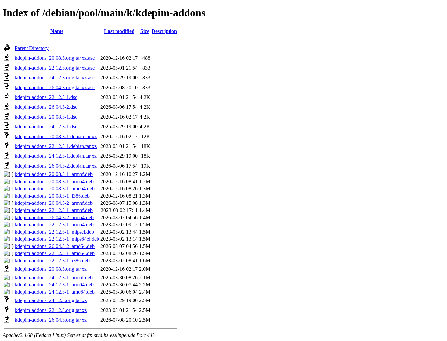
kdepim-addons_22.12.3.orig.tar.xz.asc (55, 68)
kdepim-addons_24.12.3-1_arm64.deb (54, 284)
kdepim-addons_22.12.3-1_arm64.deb (54, 224)
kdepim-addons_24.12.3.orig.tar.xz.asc (55, 77)
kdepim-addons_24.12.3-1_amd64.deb (55, 292)
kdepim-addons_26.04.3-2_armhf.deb (54, 203)
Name (56, 31)
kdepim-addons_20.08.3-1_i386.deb (52, 196)
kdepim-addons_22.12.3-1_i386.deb (52, 260)
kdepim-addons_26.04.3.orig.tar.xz (51, 320)
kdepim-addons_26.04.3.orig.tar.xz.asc (55, 87)
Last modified (119, 31)
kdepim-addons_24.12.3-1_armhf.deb (54, 277)
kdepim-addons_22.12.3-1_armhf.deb (54, 210)
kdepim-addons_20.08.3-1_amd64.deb (55, 188)
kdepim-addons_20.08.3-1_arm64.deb (54, 181)
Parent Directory (32, 48)
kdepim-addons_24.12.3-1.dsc (46, 126)
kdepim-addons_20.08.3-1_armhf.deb (54, 174)
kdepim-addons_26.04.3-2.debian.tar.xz (56, 166)
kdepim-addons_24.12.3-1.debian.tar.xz (56, 156)
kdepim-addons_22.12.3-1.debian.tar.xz (56, 146)
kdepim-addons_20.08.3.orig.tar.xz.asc (55, 58)
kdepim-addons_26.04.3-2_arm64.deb (54, 217)
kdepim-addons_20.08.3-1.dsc (46, 117)
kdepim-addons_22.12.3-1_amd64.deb (55, 253)
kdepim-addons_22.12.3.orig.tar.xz (51, 310)
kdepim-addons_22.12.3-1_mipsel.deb (54, 232)
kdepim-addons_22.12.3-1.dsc (46, 97)
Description (164, 31)
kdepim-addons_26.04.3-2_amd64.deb (55, 246)
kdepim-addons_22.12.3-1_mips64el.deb (57, 239)
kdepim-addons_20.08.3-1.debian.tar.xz (56, 136)
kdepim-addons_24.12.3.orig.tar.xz (51, 300)
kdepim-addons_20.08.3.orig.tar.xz (51, 269)
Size (144, 31)
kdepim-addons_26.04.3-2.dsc (46, 107)
